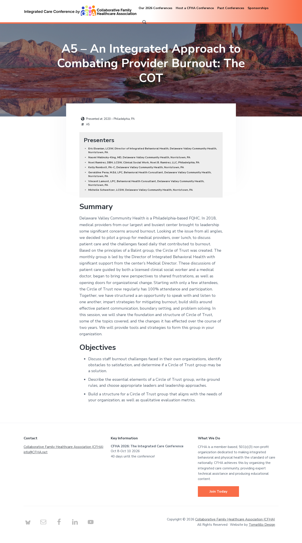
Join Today (218, 491)
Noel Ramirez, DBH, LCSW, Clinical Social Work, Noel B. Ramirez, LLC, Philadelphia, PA (143, 162)
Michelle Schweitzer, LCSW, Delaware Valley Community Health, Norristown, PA (140, 190)
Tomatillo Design (262, 524)
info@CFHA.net (36, 452)
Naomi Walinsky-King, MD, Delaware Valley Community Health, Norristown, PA (139, 157)
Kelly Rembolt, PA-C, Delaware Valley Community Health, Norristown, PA (136, 167)
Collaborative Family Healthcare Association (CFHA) (63, 447)
